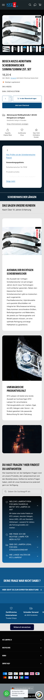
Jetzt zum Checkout (22, 105)
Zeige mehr (10, 181)
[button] (3, 4)
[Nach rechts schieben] (39, 30)
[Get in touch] (34, 4)
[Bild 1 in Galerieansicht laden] (6, 49)
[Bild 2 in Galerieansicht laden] (16, 49)
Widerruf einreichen (22, 627)
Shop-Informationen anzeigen (17, 124)
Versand (13, 78)
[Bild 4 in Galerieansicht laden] (34, 49)
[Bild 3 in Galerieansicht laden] (25, 49)
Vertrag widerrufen (33, 696)
